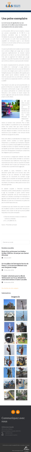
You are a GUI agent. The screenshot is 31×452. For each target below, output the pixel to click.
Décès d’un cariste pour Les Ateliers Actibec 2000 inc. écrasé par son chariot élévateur (15, 253)
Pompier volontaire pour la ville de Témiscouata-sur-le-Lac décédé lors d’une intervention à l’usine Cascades (14, 277)
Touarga (27, 445)
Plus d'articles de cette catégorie (10, 288)
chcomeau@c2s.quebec (11, 435)
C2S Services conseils (15, 5)
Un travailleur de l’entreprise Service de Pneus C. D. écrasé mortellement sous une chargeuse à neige (15, 265)
